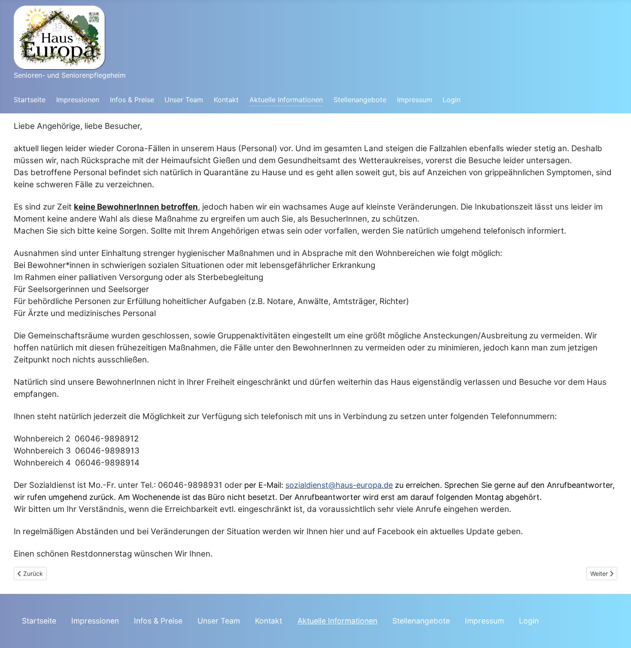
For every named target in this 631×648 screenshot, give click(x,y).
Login (452, 99)
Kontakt (226, 99)
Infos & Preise (132, 99)
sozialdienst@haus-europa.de (339, 485)
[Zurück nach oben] (616, 632)
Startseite (30, 99)
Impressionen (77, 99)
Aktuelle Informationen (286, 99)
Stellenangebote (360, 99)
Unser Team (183, 99)
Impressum (414, 99)
